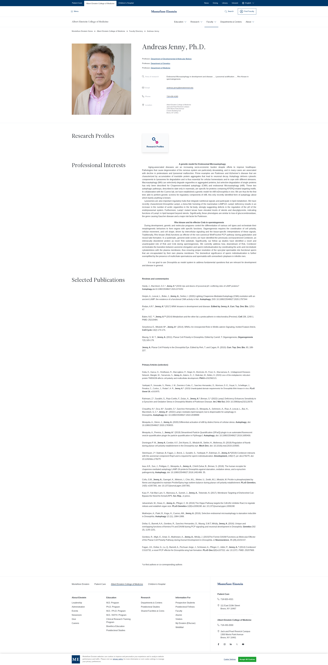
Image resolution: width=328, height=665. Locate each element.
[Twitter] (237, 644)
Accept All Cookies (247, 659)
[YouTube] (243, 644)
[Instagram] (225, 644)
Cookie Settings (230, 659)
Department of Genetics (160, 63)
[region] (164, 659)
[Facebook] (218, 644)
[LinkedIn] (231, 644)
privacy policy (118, 659)
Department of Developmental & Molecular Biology (171, 59)
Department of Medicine (160, 68)
